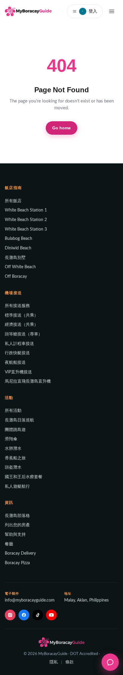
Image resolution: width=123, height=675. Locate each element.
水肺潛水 (13, 449)
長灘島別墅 (15, 258)
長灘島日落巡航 (19, 420)
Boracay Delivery (20, 553)
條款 (69, 662)
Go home (61, 127)
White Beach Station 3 (26, 229)
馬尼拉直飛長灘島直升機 (28, 381)
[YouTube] (51, 615)
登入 (89, 11)
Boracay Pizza (17, 563)
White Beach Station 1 (26, 210)
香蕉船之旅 (15, 458)
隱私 (54, 662)
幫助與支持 (15, 535)
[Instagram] (10, 615)
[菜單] (111, 11)
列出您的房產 (17, 525)
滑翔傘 (11, 439)
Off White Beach (20, 267)
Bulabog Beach (18, 239)
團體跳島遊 (15, 430)
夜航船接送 (15, 362)
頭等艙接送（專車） (23, 334)
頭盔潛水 (13, 467)
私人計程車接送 (19, 344)
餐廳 (9, 544)
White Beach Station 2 (26, 220)
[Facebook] (24, 615)
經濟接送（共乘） (21, 325)
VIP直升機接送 (18, 372)
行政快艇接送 (17, 353)
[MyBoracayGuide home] (28, 11)
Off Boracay (16, 276)
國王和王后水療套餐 (23, 477)
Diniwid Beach (18, 248)
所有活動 (13, 411)
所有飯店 (13, 201)
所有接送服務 (17, 306)
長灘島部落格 (17, 516)
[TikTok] (37, 615)
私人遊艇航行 (17, 486)
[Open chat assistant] (110, 662)
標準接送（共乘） (21, 315)
